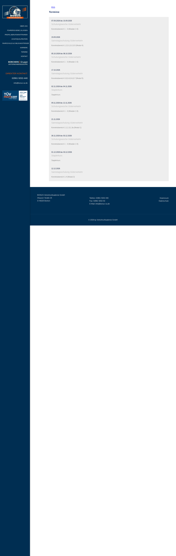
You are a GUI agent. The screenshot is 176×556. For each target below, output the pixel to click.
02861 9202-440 (20, 78)
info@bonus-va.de (21, 83)
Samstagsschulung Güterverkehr (67, 40)
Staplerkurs (56, 90)
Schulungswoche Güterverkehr (66, 24)
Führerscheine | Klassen (17, 30)
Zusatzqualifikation (19, 39)
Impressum (164, 198)
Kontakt (24, 56)
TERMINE (24, 52)
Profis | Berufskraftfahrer (16, 35)
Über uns (24, 26)
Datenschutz (164, 201)
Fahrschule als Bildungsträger (15, 43)
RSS (52, 7)
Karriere (24, 48)
